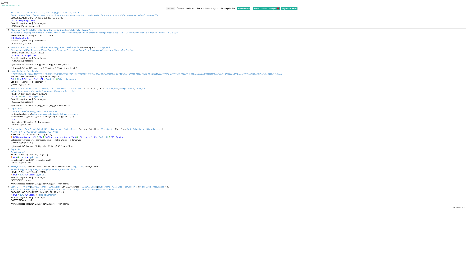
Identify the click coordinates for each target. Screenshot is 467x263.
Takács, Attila (44, 12)
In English (272, 8)
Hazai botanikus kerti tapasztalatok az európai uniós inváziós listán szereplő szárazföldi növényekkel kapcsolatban (63, 189)
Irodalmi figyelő (18, 152)
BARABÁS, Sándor (39, 186)
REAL (19, 79)
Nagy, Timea (49, 30)
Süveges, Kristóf (126, 88)
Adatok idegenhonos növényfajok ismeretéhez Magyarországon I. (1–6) (43, 91)
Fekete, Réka (74, 30)
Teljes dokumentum (67, 79)
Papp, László (32, 71)
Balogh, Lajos (56, 129)
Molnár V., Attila (18, 47)
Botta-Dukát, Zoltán (136, 129)
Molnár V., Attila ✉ (71, 12)
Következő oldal (244, 8)
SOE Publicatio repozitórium (58, 137)
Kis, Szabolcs (16, 12)
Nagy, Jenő (56, 12)
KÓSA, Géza (117, 186)
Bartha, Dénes (70, 129)
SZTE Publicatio (118, 137)
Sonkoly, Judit (112, 88)
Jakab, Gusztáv (30, 12)
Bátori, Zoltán (107, 129)
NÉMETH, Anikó (131, 186)
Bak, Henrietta (35, 30)
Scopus (22, 20)
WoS (17, 55)
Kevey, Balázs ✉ (18, 71)
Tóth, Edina (30, 129)
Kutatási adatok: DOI (26, 137)
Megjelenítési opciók (289, 8)
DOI (13, 20)
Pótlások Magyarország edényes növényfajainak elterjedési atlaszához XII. (44, 169)
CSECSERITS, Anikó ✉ (20, 186)
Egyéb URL (31, 20)
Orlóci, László (145, 186)
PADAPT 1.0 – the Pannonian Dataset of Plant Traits (34, 132)
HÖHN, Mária (104, 186)
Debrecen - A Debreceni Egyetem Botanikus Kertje (34, 111)
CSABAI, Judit (54, 186)
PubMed (95, 137)
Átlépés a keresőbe (260, 8)
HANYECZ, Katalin (89, 186)
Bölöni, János (152, 129)
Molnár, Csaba (48, 88)
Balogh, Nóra (43, 129)
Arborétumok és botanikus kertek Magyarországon (55, 114)
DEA (17, 20)
